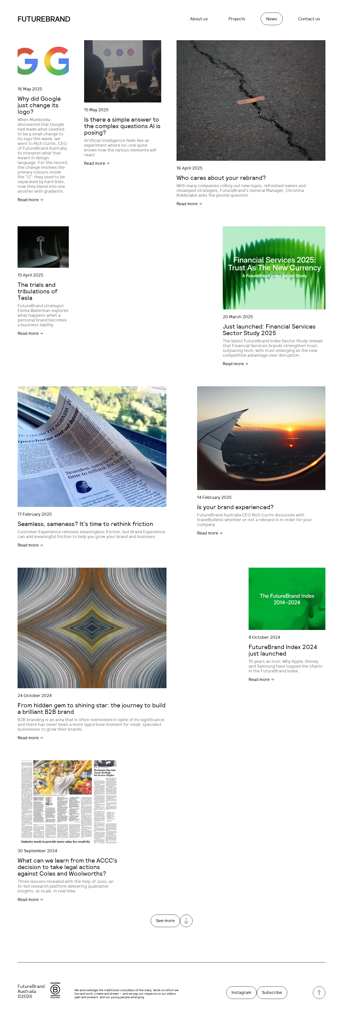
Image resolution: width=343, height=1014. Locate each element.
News (271, 19)
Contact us (309, 19)
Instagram (241, 992)
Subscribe (272, 992)
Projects (236, 19)
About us (199, 19)
